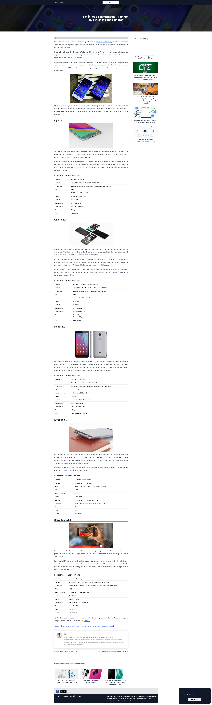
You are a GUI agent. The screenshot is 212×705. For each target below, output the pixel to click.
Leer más (191, 694)
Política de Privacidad (68, 696)
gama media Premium (103, 42)
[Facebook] (57, 691)
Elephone (57, 626)
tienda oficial (62, 470)
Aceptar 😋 (194, 699)
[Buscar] (117, 2)
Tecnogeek (58, 2)
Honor (77, 626)
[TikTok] (64, 691)
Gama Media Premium (68, 626)
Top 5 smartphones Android (105, 626)
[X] (61, 691)
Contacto (58, 696)
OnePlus (83, 626)
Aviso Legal (78, 696)
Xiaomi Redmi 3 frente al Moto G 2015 (66, 651)
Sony (94, 626)
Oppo (89, 626)
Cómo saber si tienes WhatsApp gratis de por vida (112, 651)
